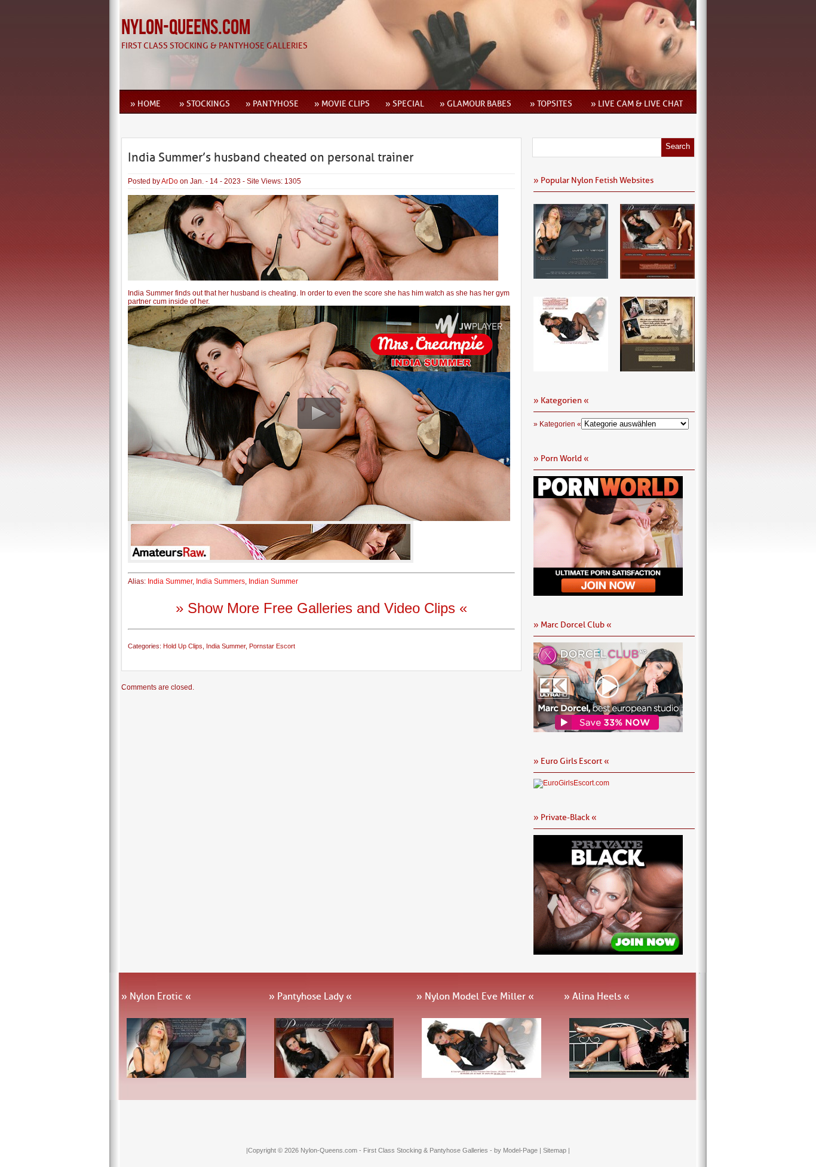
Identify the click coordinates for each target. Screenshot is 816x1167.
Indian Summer (273, 581)
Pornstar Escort (272, 646)
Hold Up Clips (183, 646)
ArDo (169, 181)
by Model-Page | (518, 1150)
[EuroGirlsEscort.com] (571, 783)
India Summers (220, 581)
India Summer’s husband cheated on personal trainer (270, 157)
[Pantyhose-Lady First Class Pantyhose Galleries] (657, 274)
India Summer (170, 581)
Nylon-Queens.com (185, 28)
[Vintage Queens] (657, 367)
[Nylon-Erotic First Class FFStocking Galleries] (570, 274)
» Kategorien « (557, 424)
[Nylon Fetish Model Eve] (570, 367)
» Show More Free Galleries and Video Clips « (321, 608)
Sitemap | (556, 1150)
